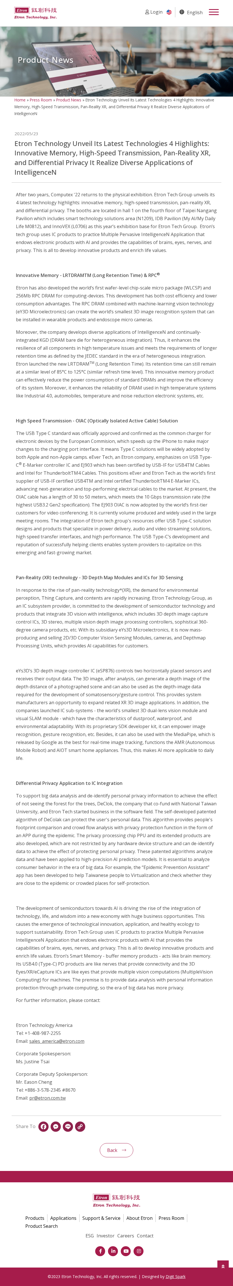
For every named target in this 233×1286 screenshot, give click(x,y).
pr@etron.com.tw (47, 1098)
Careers (125, 1236)
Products (34, 1218)
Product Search (41, 1226)
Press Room (41, 100)
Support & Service (101, 1218)
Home (20, 100)
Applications (63, 1218)
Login (156, 12)
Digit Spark (176, 1276)
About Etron (139, 1218)
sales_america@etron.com (56, 1041)
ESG (90, 1236)
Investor (106, 1236)
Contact (145, 1236)
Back (112, 1150)
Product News (68, 100)
